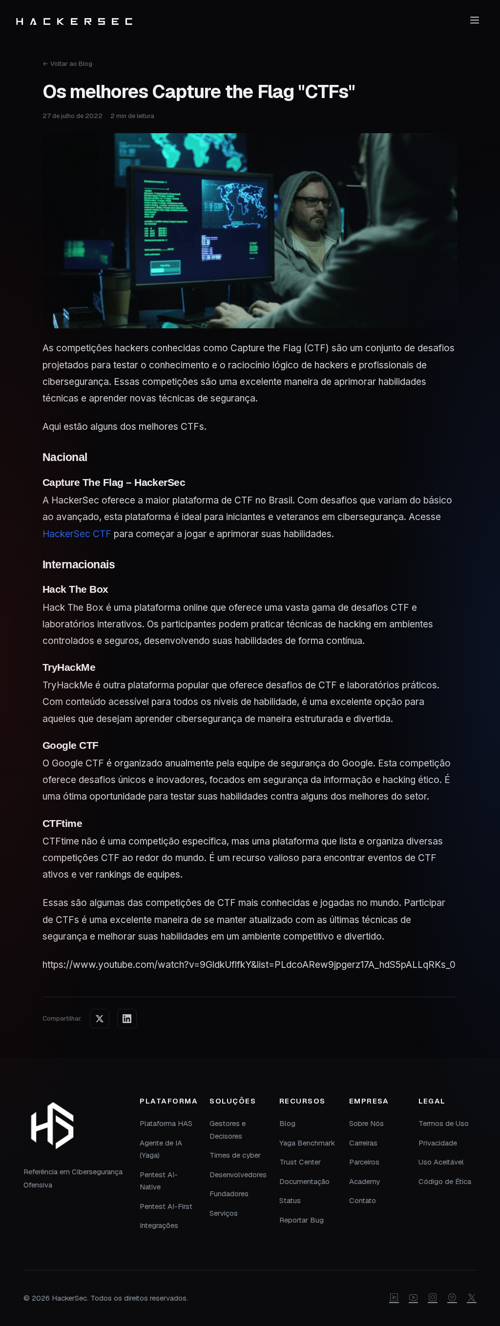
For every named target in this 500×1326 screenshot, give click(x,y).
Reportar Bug (301, 1220)
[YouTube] (413, 1298)
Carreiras (363, 1142)
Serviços (223, 1213)
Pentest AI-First (166, 1206)
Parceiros (364, 1161)
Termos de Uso (443, 1123)
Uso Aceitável (441, 1161)
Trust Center (300, 1161)
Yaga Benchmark (307, 1142)
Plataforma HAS (166, 1123)
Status (290, 1200)
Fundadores (229, 1193)
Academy (364, 1181)
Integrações (159, 1225)
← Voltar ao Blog (67, 64)
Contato (362, 1200)
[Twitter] (99, 1018)
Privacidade (437, 1142)
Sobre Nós (366, 1123)
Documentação (304, 1181)
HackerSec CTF (76, 534)
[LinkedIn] (127, 1018)
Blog (287, 1123)
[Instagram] (433, 1298)
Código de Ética (444, 1181)
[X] (472, 1298)
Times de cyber (235, 1155)
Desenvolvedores (238, 1174)
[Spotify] (452, 1298)
